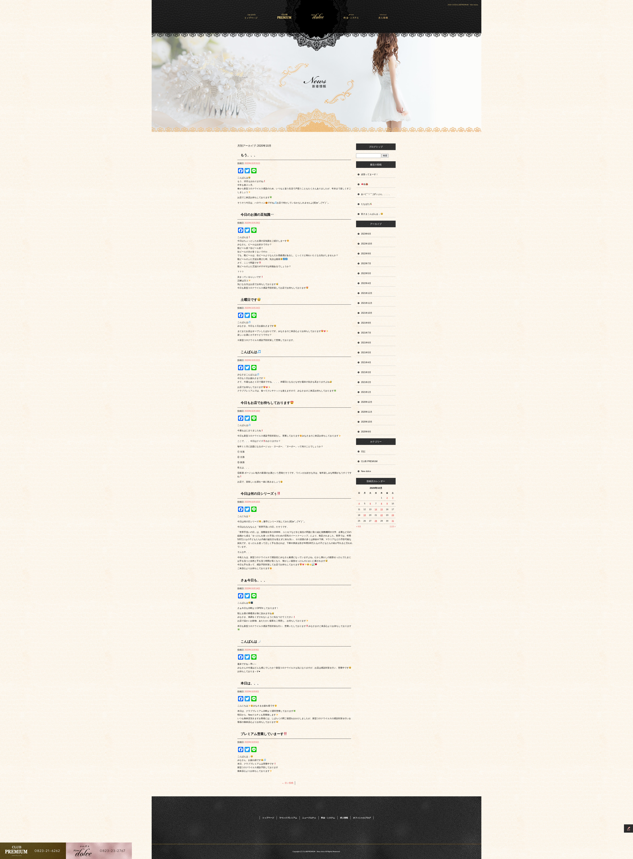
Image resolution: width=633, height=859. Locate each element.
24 (393, 515)
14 (376, 509)
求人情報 (380, 16)
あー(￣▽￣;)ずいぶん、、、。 (376, 194)
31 (393, 521)
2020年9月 (366, 431)
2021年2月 (366, 382)
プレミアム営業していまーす (262, 734)
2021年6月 (366, 342)
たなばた (365, 204)
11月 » (393, 526)
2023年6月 (366, 234)
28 (376, 521)
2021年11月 (366, 303)
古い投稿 (287, 783)
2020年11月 (366, 412)
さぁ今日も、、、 (254, 580)
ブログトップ (376, 146)
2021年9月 (366, 323)
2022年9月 (366, 253)
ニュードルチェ (316, 16)
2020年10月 (366, 422)
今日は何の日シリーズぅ (259, 493)
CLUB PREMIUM (369, 461)
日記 (363, 451)
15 (381, 509)
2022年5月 (366, 273)
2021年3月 (366, 372)
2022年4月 (366, 283)
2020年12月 (366, 402)
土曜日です (249, 299)
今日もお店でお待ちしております (265, 403)
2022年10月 (366, 243)
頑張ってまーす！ (369, 174)
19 (364, 515)
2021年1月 (366, 392)
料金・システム (348, 16)
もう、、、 (249, 155)
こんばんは (249, 352)
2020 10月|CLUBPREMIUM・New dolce (463, 5)
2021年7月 (366, 332)
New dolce (366, 471)
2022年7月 (366, 263)
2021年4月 (366, 362)
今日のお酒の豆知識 (255, 214)
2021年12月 (366, 293)
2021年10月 (366, 313)
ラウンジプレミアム (285, 16)
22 (381, 515)
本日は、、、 (250, 683)
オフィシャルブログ (362, 818)
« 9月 (358, 526)
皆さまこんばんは (369, 214)
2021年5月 (366, 352)
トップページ (253, 16)
